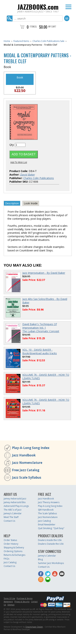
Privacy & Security (22, 601)
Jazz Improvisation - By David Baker (43, 273)
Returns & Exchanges (14, 555)
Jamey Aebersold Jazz (15, 498)
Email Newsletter (46, 524)
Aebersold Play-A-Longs (16, 506)
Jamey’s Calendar (13, 513)
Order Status (10, 540)
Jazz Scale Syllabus (26, 477)
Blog (40, 559)
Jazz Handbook (24, 455)
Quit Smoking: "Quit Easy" (51, 528)
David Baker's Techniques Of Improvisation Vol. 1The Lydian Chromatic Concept (40, 327)
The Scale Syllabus (47, 513)
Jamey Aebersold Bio (15, 502)
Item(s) (33, 26)
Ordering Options (13, 551)
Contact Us (9, 520)
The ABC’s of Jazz (12, 509)
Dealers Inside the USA (50, 540)
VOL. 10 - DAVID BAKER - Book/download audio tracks (39, 351)
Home (7, 41)
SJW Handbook (45, 509)
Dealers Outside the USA (51, 543)
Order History (11, 543)
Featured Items (21, 41)
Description (12, 203)
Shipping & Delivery (14, 547)
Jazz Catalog (44, 520)
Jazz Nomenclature (27, 462)
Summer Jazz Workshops (51, 563)
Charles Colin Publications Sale (48, 41)
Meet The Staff (11, 517)
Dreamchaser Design (34, 626)
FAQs (6, 558)
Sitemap (10, 604)
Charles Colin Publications (38, 178)
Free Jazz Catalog (25, 470)
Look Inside (31, 203)
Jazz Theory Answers (48, 502)
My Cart (52, 26)
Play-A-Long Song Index (30, 448)
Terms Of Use (9, 598)
